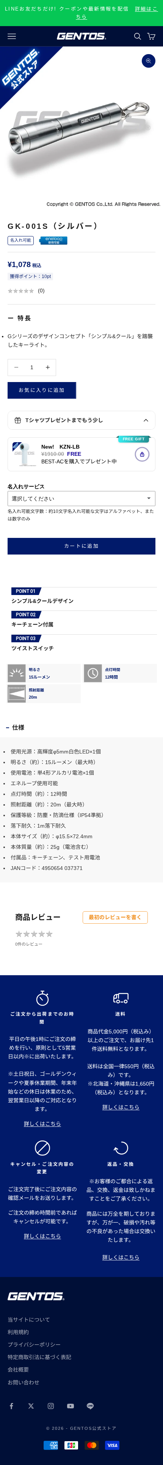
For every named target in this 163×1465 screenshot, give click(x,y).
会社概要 (18, 1370)
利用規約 (18, 1332)
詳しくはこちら (42, 1124)
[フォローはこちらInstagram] (51, 1406)
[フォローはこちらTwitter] (31, 1406)
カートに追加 (81, 546)
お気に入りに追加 (42, 390)
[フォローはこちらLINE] (90, 1406)
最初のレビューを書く (115, 917)
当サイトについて (29, 1320)
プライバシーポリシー (34, 1345)
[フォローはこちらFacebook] (11, 1406)
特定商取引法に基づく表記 (39, 1357)
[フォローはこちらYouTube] (70, 1406)
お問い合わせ (23, 1383)
